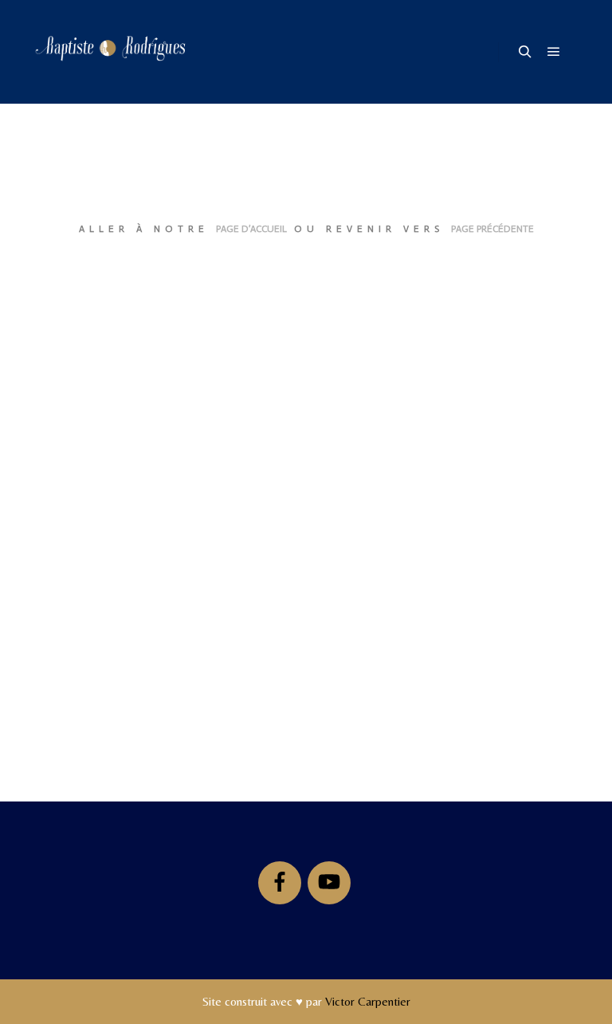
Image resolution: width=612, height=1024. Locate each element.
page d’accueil (251, 228)
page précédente (492, 228)
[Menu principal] (553, 51)
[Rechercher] (525, 51)
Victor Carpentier (367, 1001)
